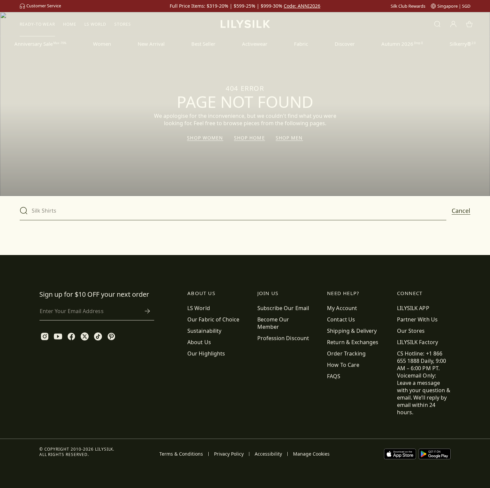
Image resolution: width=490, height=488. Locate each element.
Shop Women (205, 138)
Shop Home (249, 138)
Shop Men (289, 138)
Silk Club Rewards (408, 6)
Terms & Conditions (181, 454)
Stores (122, 24)
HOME (69, 24)
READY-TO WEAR (37, 24)
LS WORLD (95, 24)
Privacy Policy (229, 454)
